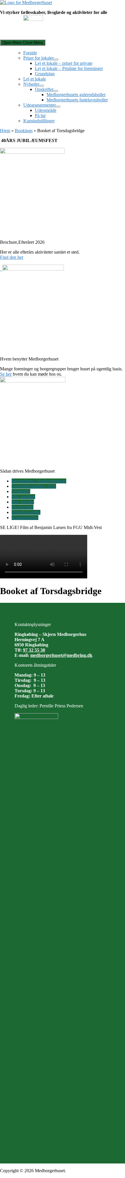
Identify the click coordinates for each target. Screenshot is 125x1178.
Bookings (24, 130)
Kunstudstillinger (39, 120)
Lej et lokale (34, 78)
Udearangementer (39, 105)
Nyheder (31, 84)
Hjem (5, 130)
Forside (30, 52)
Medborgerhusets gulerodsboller (76, 94)
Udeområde (45, 110)
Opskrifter (44, 89)
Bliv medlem (23, 496)
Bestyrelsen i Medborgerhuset (39, 480)
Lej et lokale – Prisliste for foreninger (69, 68)
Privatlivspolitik (26, 512)
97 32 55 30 (34, 650)
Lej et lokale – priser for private (63, 63)
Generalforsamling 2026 (34, 486)
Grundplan (45, 73)
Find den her (11, 257)
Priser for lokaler (38, 57)
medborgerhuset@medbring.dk (61, 655)
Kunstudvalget (25, 517)
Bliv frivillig (23, 501)
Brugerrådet (22, 507)
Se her (6, 374)
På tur (40, 115)
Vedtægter (21, 491)
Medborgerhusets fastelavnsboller (77, 99)
